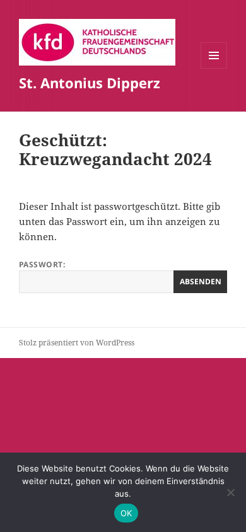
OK (126, 513)
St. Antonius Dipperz (89, 82)
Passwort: (42, 264)
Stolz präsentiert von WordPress (76, 342)
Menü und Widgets (214, 68)
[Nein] (230, 492)
